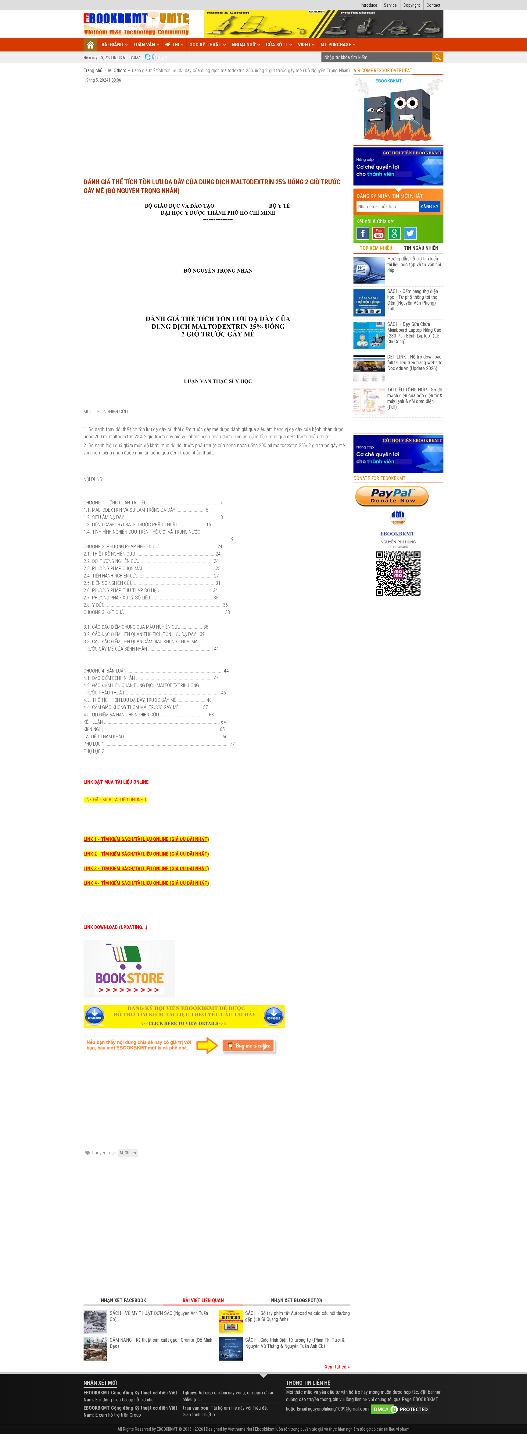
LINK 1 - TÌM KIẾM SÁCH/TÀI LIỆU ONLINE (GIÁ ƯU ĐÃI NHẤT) (146, 839)
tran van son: (196, 1408)
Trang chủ (94, 70)
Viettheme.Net (240, 1429)
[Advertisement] (217, 127)
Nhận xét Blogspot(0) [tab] (296, 1300)
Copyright (411, 5)
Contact (433, 5)
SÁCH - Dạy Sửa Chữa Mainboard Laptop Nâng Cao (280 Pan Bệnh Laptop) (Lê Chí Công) (414, 332)
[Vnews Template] (137, 24)
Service (390, 5)
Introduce (369, 5)
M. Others (117, 70)
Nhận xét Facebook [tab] (123, 1300)
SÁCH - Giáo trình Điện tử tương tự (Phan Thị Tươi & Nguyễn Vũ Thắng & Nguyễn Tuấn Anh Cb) (295, 1343)
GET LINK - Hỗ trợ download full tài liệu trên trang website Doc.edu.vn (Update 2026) (415, 362)
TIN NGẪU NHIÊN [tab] (421, 248)
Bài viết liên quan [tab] (203, 1300)
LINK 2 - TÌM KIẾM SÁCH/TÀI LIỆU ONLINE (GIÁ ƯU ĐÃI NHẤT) (146, 854)
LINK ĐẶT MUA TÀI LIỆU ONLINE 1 (115, 800)
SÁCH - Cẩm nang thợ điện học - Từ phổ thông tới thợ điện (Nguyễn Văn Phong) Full (412, 300)
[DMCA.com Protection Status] (400, 1409)
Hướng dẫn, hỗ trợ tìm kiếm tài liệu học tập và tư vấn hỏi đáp (414, 264)
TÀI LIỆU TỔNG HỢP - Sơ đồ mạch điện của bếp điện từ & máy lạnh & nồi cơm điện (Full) (415, 398)
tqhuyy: (190, 1393)
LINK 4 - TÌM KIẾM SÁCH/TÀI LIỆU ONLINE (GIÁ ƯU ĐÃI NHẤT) (146, 883)
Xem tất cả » (337, 1367)
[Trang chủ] (90, 44)
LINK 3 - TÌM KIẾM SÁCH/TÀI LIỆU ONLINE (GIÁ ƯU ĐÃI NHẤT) (146, 868)
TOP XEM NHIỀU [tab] (376, 248)
